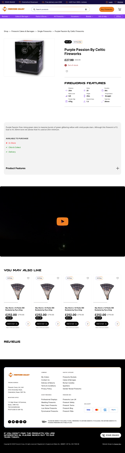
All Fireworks (59, 16)
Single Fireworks (45, 31)
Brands (88, 16)
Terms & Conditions (48, 386)
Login (111, 2)
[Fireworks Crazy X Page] (17, 421)
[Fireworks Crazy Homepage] (13, 9)
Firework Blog (68, 408)
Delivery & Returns (48, 383)
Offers (118, 16)
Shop (6, 31)
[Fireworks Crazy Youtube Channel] (13, 421)
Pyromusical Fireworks (49, 411)
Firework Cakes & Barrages (22, 31)
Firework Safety (68, 402)
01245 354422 (10, 2)
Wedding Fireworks (48, 402)
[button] (62, 168)
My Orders (45, 377)
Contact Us (45, 380)
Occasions (75, 16)
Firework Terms (68, 405)
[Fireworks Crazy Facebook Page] (9, 421)
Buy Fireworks (106, 9)
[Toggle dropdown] (9, 16)
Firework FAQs (68, 411)
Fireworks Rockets (69, 377)
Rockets (5, 16)
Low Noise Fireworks (49, 408)
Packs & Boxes (41, 16)
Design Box (117, 444)
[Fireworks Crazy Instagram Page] (20, 421)
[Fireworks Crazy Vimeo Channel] (24, 421)
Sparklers (66, 386)
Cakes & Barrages (21, 16)
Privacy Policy (46, 389)
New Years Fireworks (49, 405)
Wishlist (120, 2)
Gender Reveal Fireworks (72, 389)
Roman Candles (68, 383)
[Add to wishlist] (66, 71)
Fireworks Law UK (69, 399)
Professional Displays (49, 399)
